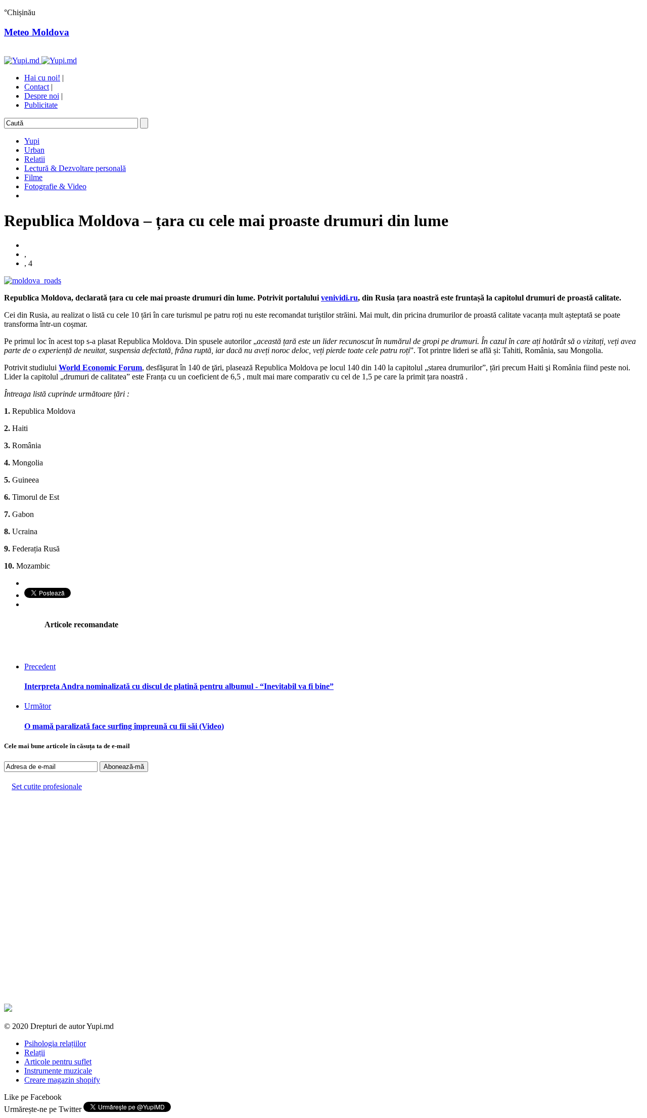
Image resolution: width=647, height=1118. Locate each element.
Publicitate (41, 105)
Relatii (34, 159)
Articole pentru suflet (57, 1061)
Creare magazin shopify (62, 1080)
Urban (34, 150)
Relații (34, 1052)
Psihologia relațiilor (55, 1043)
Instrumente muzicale (58, 1070)
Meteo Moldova (36, 32)
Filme (33, 177)
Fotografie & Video (55, 186)
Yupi (31, 141)
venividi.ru (339, 297)
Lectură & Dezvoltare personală (75, 168)
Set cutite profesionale (47, 786)
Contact (36, 86)
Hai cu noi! (42, 77)
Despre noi (41, 96)
